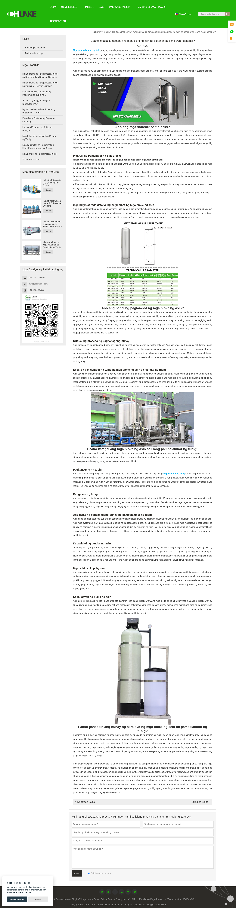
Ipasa (76, 873)
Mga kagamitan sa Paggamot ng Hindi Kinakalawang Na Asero (38, 146)
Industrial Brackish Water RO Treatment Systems (53, 203)
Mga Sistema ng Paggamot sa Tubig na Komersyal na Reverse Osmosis (39, 75)
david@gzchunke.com (38, 284)
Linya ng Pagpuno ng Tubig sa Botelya (37, 129)
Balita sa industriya (121, 32)
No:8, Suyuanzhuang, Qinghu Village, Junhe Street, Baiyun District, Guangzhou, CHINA (92, 899)
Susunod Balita (201, 802)
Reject (38, 899)
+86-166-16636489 (37, 278)
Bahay (97, 32)
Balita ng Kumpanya (35, 48)
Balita (107, 32)
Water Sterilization (31, 159)
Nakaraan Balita (84, 802)
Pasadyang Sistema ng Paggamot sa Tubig (38, 120)
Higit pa (48, 190)
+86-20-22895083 (36, 290)
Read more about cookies (19, 892)
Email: (142, 899)
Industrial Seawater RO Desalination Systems (52, 182)
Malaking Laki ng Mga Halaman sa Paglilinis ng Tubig (52, 244)
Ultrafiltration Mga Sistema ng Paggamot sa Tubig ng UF (36, 93)
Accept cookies (17, 899)
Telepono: (172, 899)
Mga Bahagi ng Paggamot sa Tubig (39, 154)
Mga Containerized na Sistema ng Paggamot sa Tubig (38, 111)
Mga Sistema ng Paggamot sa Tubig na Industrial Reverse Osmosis (39, 84)
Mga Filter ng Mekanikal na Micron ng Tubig (39, 138)
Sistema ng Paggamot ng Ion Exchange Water (36, 102)
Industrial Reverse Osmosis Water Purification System (52, 224)
